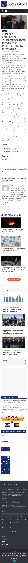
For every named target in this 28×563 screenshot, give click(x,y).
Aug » (15, 531)
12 (17, 519)
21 (25, 522)
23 (6, 525)
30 (6, 528)
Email (3, 435)
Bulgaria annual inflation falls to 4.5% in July (12, 310)
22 (2, 525)
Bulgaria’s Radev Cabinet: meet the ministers (12, 353)
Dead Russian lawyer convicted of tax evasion (14, 170)
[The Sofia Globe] (2, 11)
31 (10, 528)
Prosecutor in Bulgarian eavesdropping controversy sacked (13, 179)
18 (14, 522)
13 (21, 519)
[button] (14, 290)
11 (14, 519)
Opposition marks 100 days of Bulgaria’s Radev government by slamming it (13, 331)
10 (10, 519)
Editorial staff (4, 539)
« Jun (12, 531)
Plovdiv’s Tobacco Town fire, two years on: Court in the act (12, 230)
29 (2, 528)
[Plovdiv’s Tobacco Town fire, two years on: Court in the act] (11, 218)
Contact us (3, 541)
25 (14, 525)
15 (2, 522)
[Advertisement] (14, 380)
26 (17, 525)
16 (6, 522)
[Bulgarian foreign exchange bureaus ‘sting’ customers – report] (11, 237)
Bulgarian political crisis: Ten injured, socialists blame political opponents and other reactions (14, 269)
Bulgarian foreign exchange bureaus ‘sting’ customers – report (13, 249)
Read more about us (15, 495)
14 (25, 519)
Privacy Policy (4, 544)
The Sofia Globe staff (15, 51)
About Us (3, 536)
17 (10, 522)
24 (10, 525)
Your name (4, 441)
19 (17, 522)
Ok (14, 560)
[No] (26, 557)
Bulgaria (4, 31)
